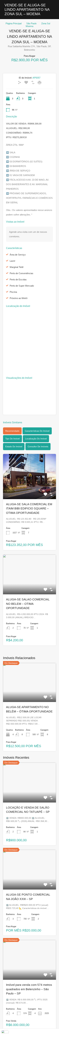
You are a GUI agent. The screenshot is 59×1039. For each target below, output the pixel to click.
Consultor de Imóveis (38, 446)
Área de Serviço (18, 254)
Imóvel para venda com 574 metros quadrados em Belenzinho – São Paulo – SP (29, 989)
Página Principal (13, 23)
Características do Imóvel (37, 431)
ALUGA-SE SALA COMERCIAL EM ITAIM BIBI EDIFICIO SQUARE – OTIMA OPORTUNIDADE (29, 508)
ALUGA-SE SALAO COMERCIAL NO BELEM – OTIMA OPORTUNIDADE (27, 604)
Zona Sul (45, 23)
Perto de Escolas (18, 279)
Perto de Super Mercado (22, 285)
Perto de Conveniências (21, 273)
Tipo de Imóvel (12, 438)
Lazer (12, 261)
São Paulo (31, 23)
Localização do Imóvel (36, 438)
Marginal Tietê (16, 267)
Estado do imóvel (13, 446)
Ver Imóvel (30, 490)
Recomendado (12, 431)
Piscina (13, 292)
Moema (29, 26)
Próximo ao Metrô (18, 298)
